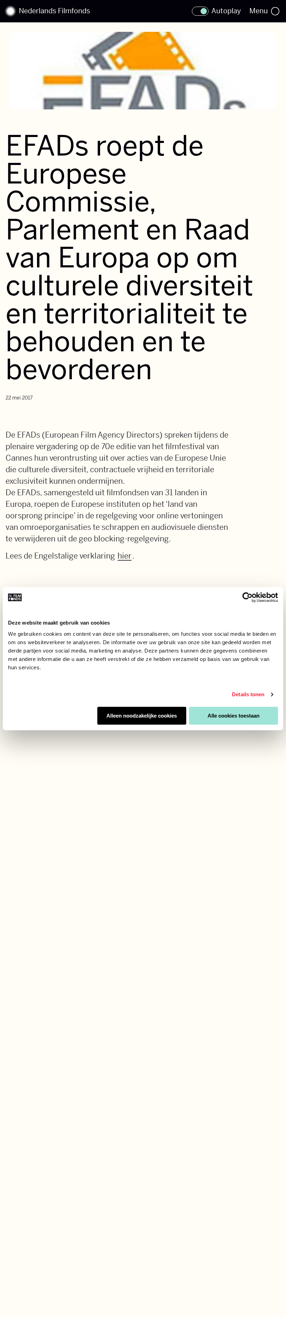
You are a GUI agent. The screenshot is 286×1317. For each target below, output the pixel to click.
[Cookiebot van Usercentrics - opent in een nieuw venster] (247, 597)
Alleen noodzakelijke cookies (141, 716)
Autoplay (226, 11)
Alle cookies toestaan (233, 716)
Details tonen (248, 694)
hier (124, 556)
